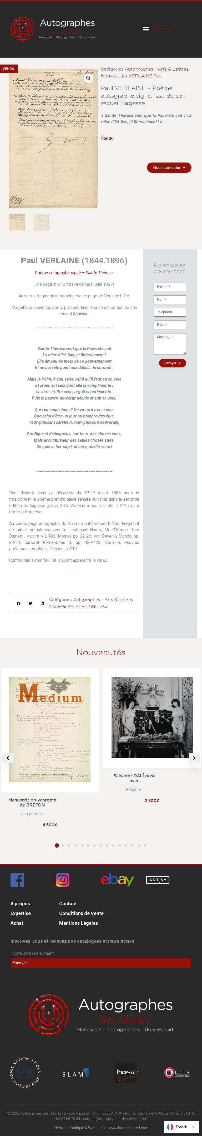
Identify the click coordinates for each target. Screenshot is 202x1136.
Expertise (21, 913)
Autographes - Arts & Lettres (156, 69)
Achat (17, 923)
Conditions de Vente (81, 913)
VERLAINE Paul (146, 76)
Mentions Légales (78, 923)
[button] (146, 29)
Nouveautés (114, 76)
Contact (68, 903)
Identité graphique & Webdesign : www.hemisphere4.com (101, 1128)
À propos (20, 903)
